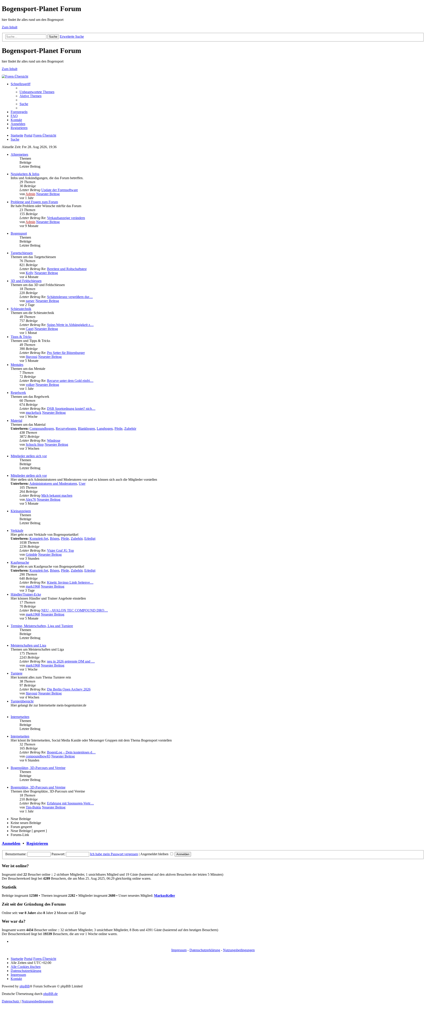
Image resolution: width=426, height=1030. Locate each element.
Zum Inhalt (9, 27)
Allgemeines (19, 154)
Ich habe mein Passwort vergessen (114, 854)
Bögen (54, 538)
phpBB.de (50, 994)
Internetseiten (20, 717)
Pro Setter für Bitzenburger (66, 353)
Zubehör (130, 428)
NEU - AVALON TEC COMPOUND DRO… (74, 610)
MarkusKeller (164, 895)
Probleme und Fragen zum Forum (34, 202)
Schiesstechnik (21, 309)
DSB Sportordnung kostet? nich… (71, 408)
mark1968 (33, 586)
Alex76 (31, 499)
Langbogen (105, 428)
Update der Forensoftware (59, 190)
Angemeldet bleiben (154, 854)
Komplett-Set (39, 538)
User (82, 483)
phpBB (25, 986)
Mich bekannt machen (56, 495)
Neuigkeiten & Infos (25, 174)
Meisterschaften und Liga (28, 645)
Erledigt (89, 538)
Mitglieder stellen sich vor (29, 456)
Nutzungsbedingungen (239, 950)
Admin (30, 194)
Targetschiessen (22, 253)
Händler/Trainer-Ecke (26, 594)
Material (16, 420)
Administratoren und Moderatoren (53, 483)
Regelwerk (18, 392)
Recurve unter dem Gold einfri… (70, 381)
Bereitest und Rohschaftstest (67, 269)
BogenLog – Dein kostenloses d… (71, 752)
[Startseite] (15, 76)
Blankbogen (86, 428)
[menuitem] (37, 92)
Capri (30, 329)
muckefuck (33, 412)
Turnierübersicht (22, 701)
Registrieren (37, 843)
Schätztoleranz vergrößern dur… (70, 297)
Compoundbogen (42, 428)
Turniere (16, 673)
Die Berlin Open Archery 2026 (69, 689)
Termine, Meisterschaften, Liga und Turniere (42, 626)
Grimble (31, 554)
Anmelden (11, 843)
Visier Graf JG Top (60, 550)
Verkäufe (17, 530)
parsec (30, 301)
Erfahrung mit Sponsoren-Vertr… (70, 803)
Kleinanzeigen (21, 511)
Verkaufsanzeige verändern (66, 218)
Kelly (30, 273)
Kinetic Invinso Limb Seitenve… (70, 582)
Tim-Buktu (33, 807)
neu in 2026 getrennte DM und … (71, 661)
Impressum (179, 950)
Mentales (17, 365)
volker (30, 384)
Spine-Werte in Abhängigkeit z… (70, 325)
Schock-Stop (35, 444)
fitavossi (31, 357)
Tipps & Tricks (21, 337)
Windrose (53, 440)
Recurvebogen (66, 428)
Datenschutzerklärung (204, 950)
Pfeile (118, 428)
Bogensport (19, 233)
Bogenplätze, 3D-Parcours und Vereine (38, 768)
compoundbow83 (38, 756)
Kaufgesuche (20, 562)
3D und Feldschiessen (26, 281)
